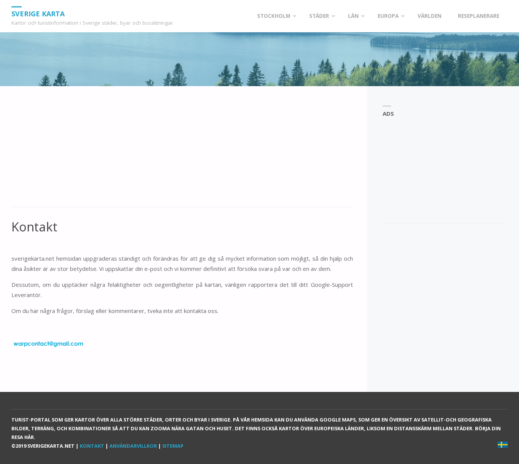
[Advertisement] (182, 151)
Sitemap (173, 445)
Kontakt (92, 445)
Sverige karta (38, 13)
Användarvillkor (133, 445)
